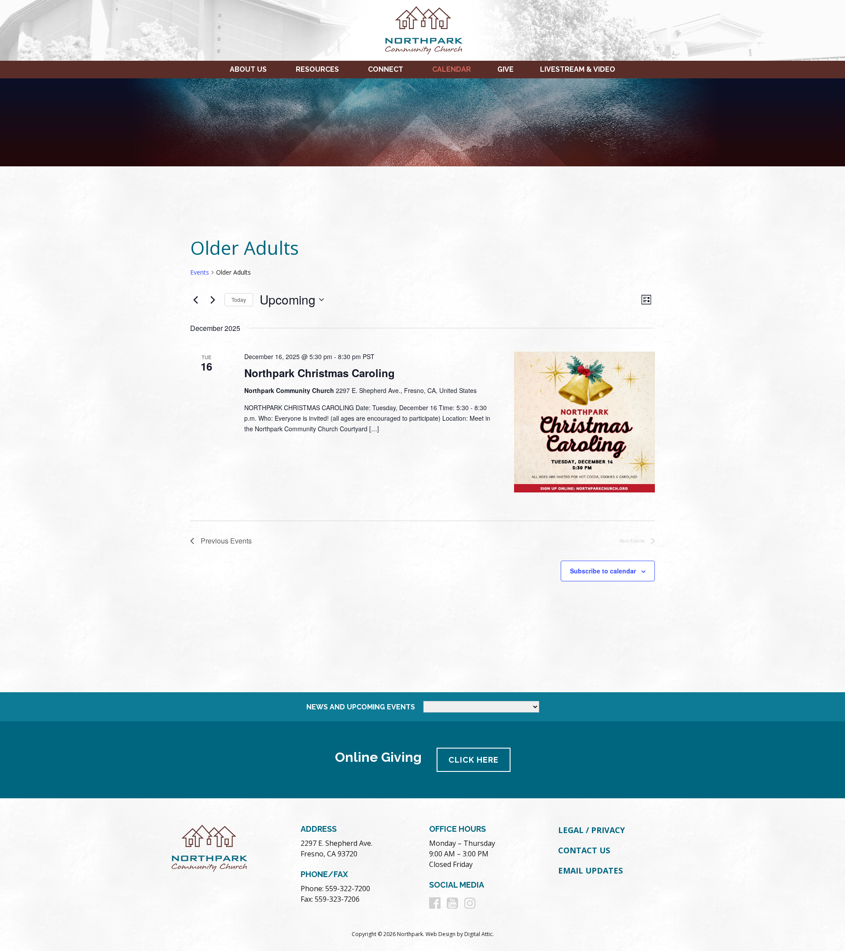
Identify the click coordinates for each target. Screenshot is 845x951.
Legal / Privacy (591, 830)
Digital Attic (478, 934)
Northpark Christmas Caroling (319, 372)
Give (505, 69)
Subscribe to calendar (603, 570)
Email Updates (590, 870)
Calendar (451, 69)
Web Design (441, 934)
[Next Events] (212, 299)
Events (199, 272)
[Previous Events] (195, 299)
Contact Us (584, 850)
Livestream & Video (577, 69)
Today (238, 299)
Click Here (473, 759)
